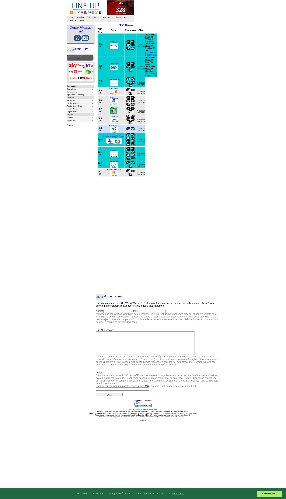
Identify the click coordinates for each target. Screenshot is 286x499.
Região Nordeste (73, 109)
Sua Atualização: (105, 330)
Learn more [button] (178, 493)
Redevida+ (114, 161)
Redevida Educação (114, 170)
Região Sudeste (73, 103)
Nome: (99, 311)
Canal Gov (114, 64)
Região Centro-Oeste (75, 106)
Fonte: (157, 379)
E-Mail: (134, 311)
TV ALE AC (114, 107)
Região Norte (72, 112)
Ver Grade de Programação (151, 54)
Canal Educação (114, 79)
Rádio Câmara (114, 126)
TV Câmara (114, 98)
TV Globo (114, 137)
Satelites (70, 117)
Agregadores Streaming (75, 95)
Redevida (113, 150)
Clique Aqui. (193, 413)
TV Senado (114, 116)
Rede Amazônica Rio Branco (113, 136)
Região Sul (71, 100)
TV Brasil (114, 42)
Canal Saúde (113, 88)
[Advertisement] (189, 11)
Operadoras (71, 89)
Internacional (71, 120)
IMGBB (148, 386)
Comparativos (72, 92)
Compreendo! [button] (269, 493)
